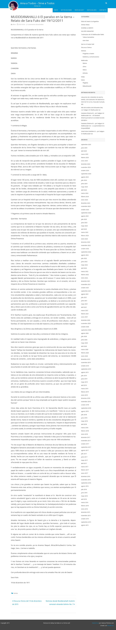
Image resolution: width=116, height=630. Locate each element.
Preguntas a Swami (88, 53)
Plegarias (85, 83)
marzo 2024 (84, 193)
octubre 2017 (85, 444)
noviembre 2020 (86, 323)
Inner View (86, 40)
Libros (84, 66)
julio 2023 (84, 219)
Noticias (83, 51)
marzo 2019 (84, 388)
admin (14, 24)
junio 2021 (84, 301)
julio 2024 (84, 180)
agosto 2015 (85, 525)
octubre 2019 (85, 366)
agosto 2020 (85, 333)
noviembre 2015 (86, 515)
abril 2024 (84, 190)
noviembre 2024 (86, 167)
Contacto (102, 10)
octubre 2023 (85, 209)
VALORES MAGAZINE (87, 31)
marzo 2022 (84, 271)
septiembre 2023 (86, 213)
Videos (85, 70)
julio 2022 (84, 258)
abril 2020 (84, 346)
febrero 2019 (85, 392)
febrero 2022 (85, 274)
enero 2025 (84, 161)
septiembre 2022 (86, 252)
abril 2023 (84, 229)
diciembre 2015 (85, 512)
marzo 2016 (84, 502)
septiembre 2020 (86, 330)
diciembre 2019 (85, 359)
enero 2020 (84, 356)
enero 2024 (84, 200)
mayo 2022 (84, 265)
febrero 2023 (85, 235)
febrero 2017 (85, 470)
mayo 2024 (84, 187)
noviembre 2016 (86, 480)
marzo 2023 (84, 232)
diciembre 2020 (85, 320)
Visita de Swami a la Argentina (90, 21)
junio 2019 (84, 379)
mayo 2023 (84, 226)
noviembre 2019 (86, 362)
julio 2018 (84, 414)
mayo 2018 (84, 421)
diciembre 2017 (85, 437)
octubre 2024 (85, 170)
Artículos (85, 73)
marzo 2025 (84, 154)
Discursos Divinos (86, 47)
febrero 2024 (85, 196)
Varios (15, 593)
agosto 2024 (85, 177)
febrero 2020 (85, 353)
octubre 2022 (85, 248)
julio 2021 (84, 297)
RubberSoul (95, 623)
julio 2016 (84, 489)
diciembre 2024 (85, 164)
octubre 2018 (85, 405)
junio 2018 (84, 418)
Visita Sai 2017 (79, 10)
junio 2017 (84, 457)
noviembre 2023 (86, 206)
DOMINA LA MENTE (87, 28)
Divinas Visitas (85, 25)
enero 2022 (84, 278)
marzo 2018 (84, 427)
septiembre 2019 (86, 369)
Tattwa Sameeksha (88, 37)
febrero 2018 (85, 431)
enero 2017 (84, 473)
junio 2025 (84, 148)
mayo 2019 (84, 382)
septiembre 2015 (86, 522)
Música (85, 63)
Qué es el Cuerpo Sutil (87, 44)
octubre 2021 (85, 288)
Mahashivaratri (87, 86)
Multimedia (84, 60)
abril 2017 (84, 463)
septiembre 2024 (86, 174)
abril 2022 (84, 268)
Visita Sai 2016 (91, 10)
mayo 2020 (84, 343)
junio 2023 (84, 222)
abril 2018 (84, 424)
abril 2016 (84, 499)
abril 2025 (84, 151)
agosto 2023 (85, 216)
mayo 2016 (84, 496)
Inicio (56, 10)
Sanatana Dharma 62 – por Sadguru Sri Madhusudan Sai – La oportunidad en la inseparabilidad (92, 126)
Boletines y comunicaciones (91, 57)
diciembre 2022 (85, 242)
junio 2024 (84, 183)
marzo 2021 (84, 310)
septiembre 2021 (86, 291)
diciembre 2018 (85, 398)
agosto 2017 (85, 450)
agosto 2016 (85, 486)
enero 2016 (84, 509)
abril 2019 (84, 385)
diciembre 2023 (85, 203)
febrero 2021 (85, 314)
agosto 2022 (85, 255)
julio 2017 (84, 454)
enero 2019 (84, 395)
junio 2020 (84, 340)
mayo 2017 (84, 460)
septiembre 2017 (86, 447)
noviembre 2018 (86, 401)
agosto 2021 (85, 294)
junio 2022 (84, 261)
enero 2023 (84, 239)
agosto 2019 (85, 372)
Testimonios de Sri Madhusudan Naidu (92, 34)
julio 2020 (84, 336)
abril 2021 (84, 307)
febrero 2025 (85, 157)
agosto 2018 (85, 411)
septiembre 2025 (86, 144)
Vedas (83, 77)
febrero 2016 (85, 506)
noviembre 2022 (86, 245)
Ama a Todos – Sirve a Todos (37, 3)
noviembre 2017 (86, 440)
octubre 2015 (85, 519)
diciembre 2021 (85, 281)
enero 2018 (84, 434)
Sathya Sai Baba (66, 10)
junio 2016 (84, 493)
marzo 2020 (84, 349)
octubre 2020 (85, 327)
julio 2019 (84, 375)
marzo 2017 (84, 466)
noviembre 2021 (86, 284)
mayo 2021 (84, 304)
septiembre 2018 (86, 408)
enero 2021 (84, 317)
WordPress (110, 625)
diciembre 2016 (85, 476)
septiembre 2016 (86, 483)
